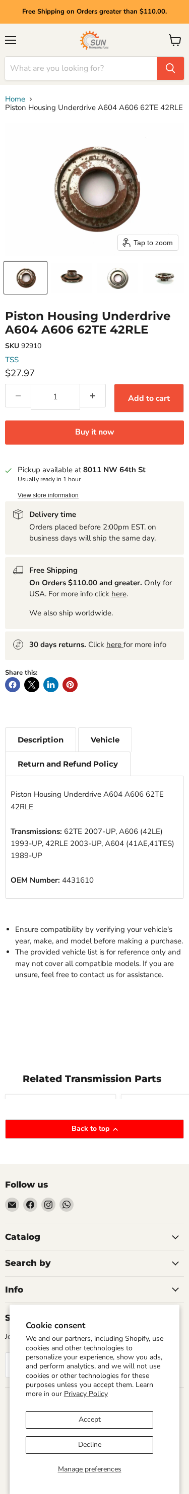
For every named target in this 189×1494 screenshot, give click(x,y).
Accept (90, 1419)
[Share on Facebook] (12, 684)
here (119, 594)
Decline (89, 1444)
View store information (48, 495)
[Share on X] (31, 684)
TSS (12, 360)
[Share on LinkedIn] (50, 684)
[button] (25, 278)
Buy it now (94, 432)
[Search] (170, 68)
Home (15, 99)
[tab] (40, 739)
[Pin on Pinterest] (70, 684)
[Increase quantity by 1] (93, 395)
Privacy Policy (86, 1394)
